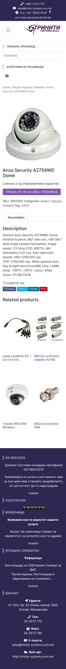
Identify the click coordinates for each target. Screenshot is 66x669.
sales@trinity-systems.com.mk (34, 8)
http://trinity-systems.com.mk (33, 656)
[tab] (16, 217)
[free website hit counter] (34, 508)
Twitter (21, 288)
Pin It (43, 288)
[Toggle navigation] (8, 30)
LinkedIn (33, 288)
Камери (39, 87)
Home (6, 87)
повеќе (34, 493)
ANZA (25, 205)
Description (16, 217)
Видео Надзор (22, 87)
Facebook (9, 288)
